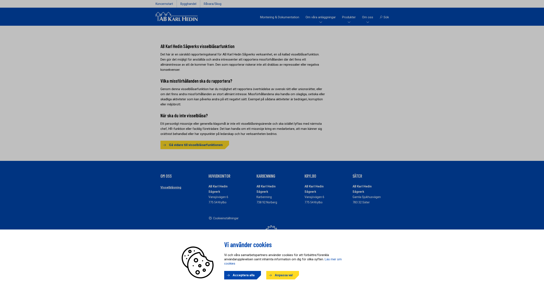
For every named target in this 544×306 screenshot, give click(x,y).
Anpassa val (284, 275)
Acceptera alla (244, 275)
